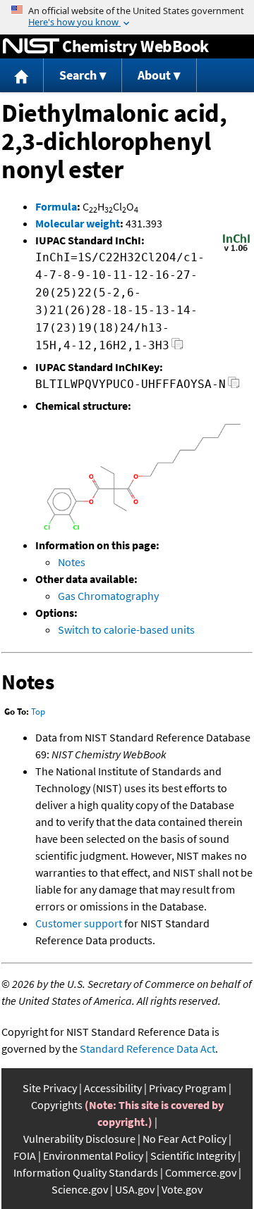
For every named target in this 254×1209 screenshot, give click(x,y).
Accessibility (113, 1088)
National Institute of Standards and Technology (31, 46)
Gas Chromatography (108, 596)
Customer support (78, 923)
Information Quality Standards (85, 1172)
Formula (56, 206)
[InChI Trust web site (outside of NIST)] (236, 250)
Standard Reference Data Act (147, 1048)
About (154, 75)
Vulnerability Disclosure (79, 1139)
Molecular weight (77, 223)
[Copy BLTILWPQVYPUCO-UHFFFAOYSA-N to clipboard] (234, 386)
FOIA (24, 1155)
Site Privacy (50, 1088)
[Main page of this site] (22, 75)
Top (38, 712)
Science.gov (80, 1189)
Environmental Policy (93, 1155)
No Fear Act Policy (184, 1139)
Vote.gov (182, 1189)
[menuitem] (22, 75)
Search (78, 75)
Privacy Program (187, 1088)
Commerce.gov (200, 1172)
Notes (71, 562)
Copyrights (57, 1105)
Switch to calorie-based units (126, 629)
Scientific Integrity (193, 1155)
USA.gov (135, 1189)
